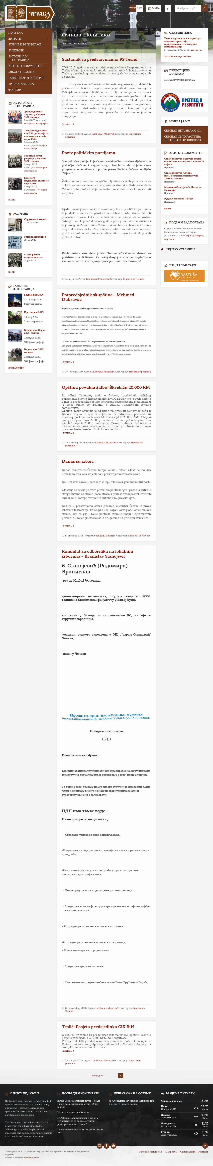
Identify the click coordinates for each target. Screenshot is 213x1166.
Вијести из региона (139, 372)
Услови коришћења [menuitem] (150, 1152)
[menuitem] (28, 33)
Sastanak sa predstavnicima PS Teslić (99, 60)
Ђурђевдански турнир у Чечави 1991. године (34, 115)
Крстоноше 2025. (34, 312)
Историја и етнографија (36, 124)
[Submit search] (204, 8)
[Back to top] (205, 1146)
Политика (80, 43)
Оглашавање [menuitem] (188, 1152)
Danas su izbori (78, 462)
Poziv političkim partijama (88, 153)
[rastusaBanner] (184, 276)
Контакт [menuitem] (203, 1152)
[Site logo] (30, 14)
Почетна (67, 43)
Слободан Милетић (103, 134)
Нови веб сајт (146, 1101)
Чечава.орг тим (195, 50)
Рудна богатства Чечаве (179, 199)
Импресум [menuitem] (171, 1152)
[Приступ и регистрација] (168, 8)
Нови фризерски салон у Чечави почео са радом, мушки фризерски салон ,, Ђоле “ (77, 1121)
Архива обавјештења (178, 57)
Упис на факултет (35, 237)
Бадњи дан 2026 (34, 295)
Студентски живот (35, 219)
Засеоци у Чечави (78, 1112)
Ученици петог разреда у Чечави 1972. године (35, 159)
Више (11, 200)
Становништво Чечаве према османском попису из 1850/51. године (181, 176)
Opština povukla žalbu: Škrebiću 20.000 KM (106, 388)
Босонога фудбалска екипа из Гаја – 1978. (36, 181)
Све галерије (16, 368)
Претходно (96, 1076)
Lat (139, 8)
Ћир (133, 8)
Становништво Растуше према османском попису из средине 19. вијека (184, 162)
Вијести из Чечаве (133, 279)
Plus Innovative (31, 1158)
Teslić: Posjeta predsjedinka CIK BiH (98, 1027)
